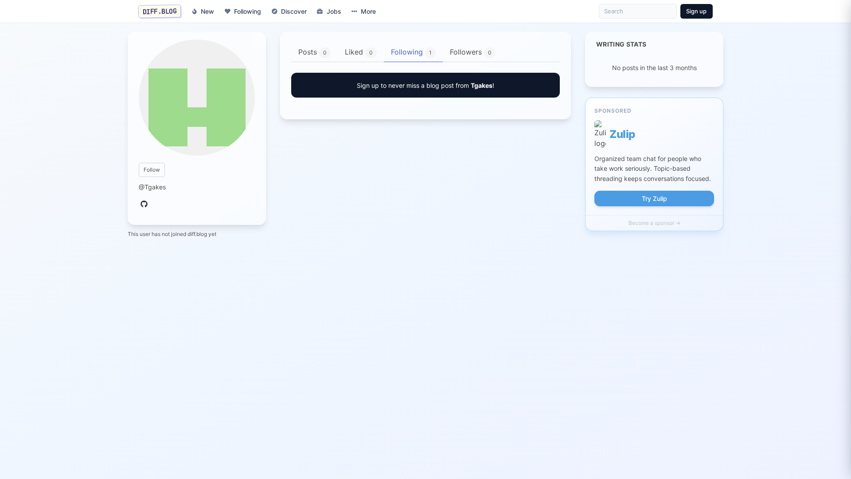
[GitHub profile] (144, 204)
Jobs (334, 11)
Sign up (696, 11)
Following (247, 11)
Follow (152, 169)
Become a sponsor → (654, 223)
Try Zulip (654, 198)
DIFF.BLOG (160, 11)
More (368, 11)
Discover (294, 11)
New (207, 11)
